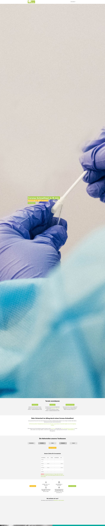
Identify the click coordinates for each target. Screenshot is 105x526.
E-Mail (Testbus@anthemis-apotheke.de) (68, 428)
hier (75, 409)
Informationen (73, 1)
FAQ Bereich (53, 428)
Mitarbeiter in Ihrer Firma (55, 408)
